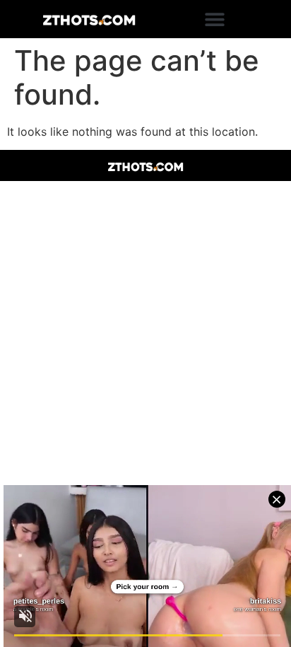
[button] (215, 19)
